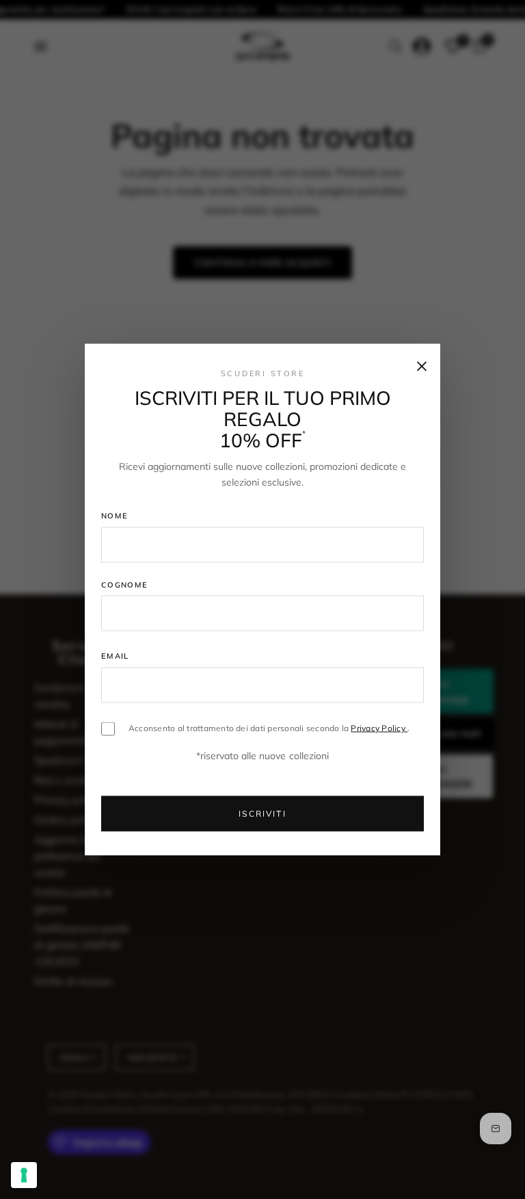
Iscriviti (262, 813)
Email (115, 656)
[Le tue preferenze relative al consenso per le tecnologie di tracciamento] (24, 1175)
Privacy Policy (379, 728)
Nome (114, 516)
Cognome (124, 584)
